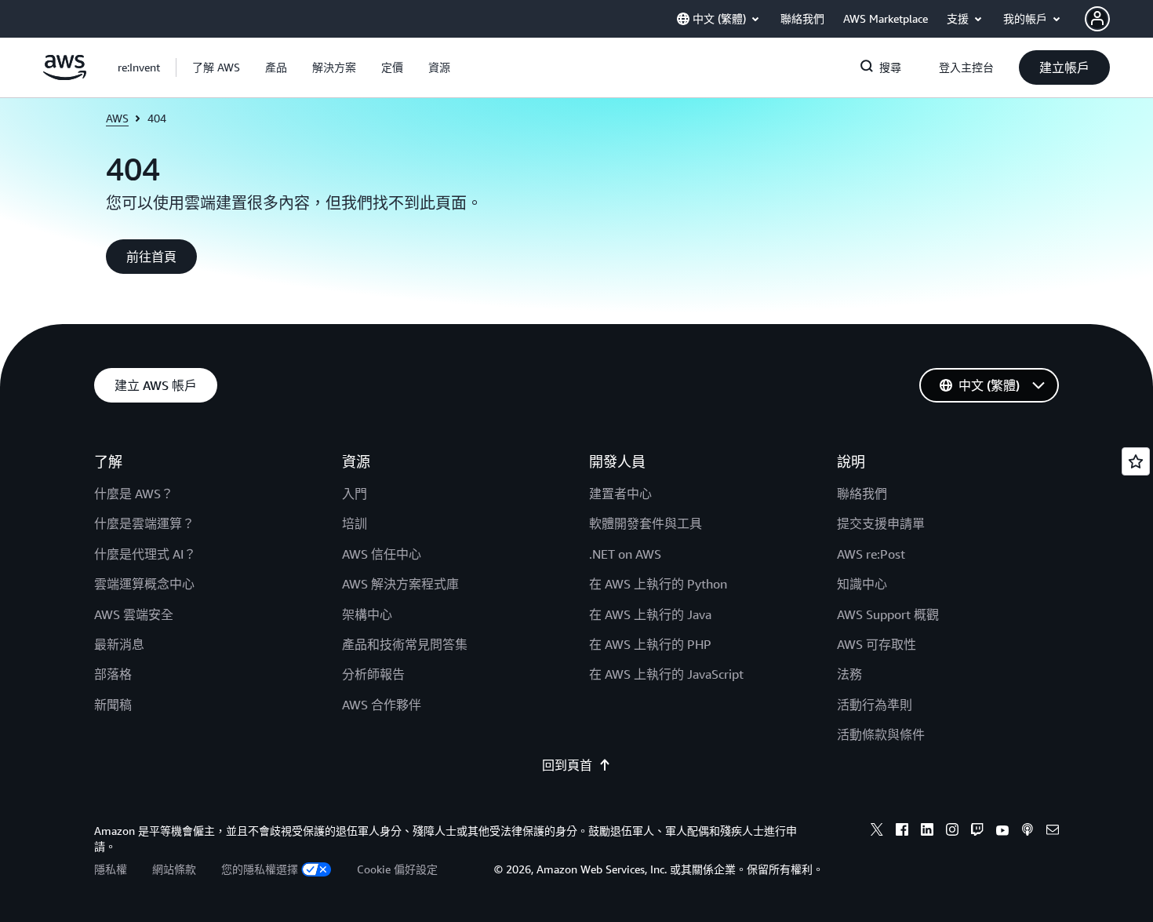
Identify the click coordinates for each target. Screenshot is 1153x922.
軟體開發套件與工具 (645, 523)
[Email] (1052, 831)
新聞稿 (113, 704)
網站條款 (174, 869)
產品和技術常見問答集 (404, 644)
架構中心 (367, 614)
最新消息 (119, 644)
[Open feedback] (1136, 461)
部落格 (113, 674)
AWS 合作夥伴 (381, 704)
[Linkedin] (927, 831)
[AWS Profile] (1097, 18)
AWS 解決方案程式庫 (400, 584)
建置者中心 (620, 493)
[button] (216, 67)
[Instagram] (952, 831)
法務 (849, 674)
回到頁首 (567, 765)
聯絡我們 (862, 493)
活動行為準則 (874, 704)
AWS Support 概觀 (888, 614)
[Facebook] (902, 831)
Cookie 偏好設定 (397, 869)
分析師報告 (373, 674)
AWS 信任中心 (381, 554)
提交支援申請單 (881, 523)
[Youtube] (1002, 831)
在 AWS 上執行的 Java (650, 614)
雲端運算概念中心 (144, 584)
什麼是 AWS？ (133, 493)
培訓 (354, 523)
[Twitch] (977, 831)
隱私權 (110, 869)
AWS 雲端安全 (133, 614)
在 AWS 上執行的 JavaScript (666, 674)
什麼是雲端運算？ (144, 523)
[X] (877, 831)
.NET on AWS (625, 554)
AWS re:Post (871, 554)
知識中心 (862, 584)
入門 (354, 493)
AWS (117, 118)
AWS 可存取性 (876, 644)
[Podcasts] (1027, 831)
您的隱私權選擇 (259, 869)
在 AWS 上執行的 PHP (650, 644)
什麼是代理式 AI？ (145, 554)
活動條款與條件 (881, 734)
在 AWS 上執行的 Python (658, 584)
